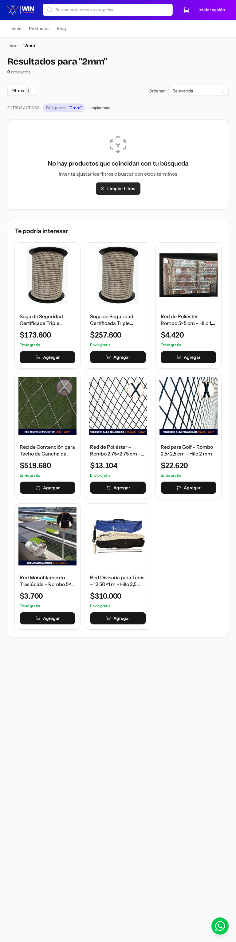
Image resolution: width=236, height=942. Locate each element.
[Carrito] (186, 10)
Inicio (12, 45)
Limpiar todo (99, 107)
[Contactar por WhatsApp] (220, 926)
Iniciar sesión (212, 10)
